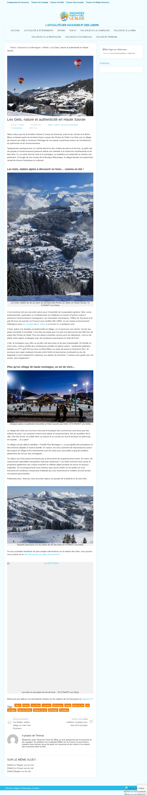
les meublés (28, 324)
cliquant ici (87, 699)
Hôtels (46, 47)
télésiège (53, 710)
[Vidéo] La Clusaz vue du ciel (20, 768)
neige (67, 705)
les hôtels (41, 324)
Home (13, 47)
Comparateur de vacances (18, 2)
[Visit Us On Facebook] (135, 792)
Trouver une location (75, 2)
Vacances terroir (106, 37)
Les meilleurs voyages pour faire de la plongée (77, 722)
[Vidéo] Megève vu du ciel (19, 771)
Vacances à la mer (125, 30)
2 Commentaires (17, 128)
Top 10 (72, 30)
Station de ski (40, 710)
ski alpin (12, 710)
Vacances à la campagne (95, 30)
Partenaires (26, 788)
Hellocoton (131, 53)
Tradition (64, 710)
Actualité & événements (38, 30)
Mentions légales (13, 788)
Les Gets (36, 705)
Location (46, 705)
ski (87, 705)
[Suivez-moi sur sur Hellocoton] (115, 49)
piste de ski (78, 705)
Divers (61, 30)
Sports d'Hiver (24, 710)
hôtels (26, 705)
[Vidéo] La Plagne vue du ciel (20, 765)
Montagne (57, 705)
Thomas (21, 125)
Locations (56, 125)
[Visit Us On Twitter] (134, 789)
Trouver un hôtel (57, 2)
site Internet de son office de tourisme (41, 554)
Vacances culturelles (78, 37)
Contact (36, 788)
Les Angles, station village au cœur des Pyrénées (22, 725)
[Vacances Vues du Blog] (72, 20)
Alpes (17, 705)
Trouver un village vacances (97, 2)
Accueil (15, 30)
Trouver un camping (39, 2)
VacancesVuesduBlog (118, 53)
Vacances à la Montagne (46, 37)
